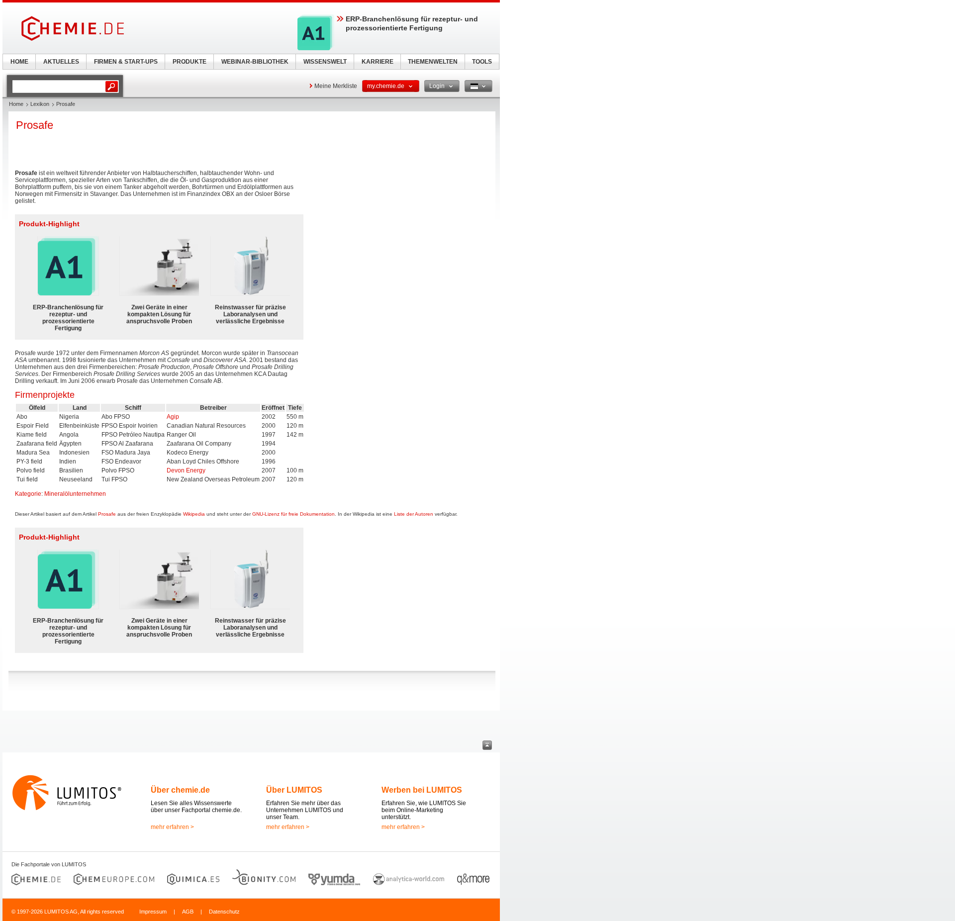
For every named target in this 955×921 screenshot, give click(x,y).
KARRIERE (377, 61)
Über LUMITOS (294, 790)
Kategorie (28, 493)
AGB (187, 912)
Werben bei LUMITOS (422, 790)
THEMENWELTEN (433, 61)
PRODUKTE (189, 61)
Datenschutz (224, 912)
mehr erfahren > (172, 827)
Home (16, 104)
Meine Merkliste (335, 86)
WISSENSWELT (325, 61)
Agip (173, 416)
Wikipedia (194, 514)
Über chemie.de (180, 790)
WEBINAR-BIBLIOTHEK (254, 61)
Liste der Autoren (413, 514)
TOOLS (482, 61)
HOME (19, 61)
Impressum (153, 912)
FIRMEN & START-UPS (126, 61)
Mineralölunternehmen (75, 493)
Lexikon (39, 104)
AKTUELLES (61, 61)
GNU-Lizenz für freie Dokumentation (293, 514)
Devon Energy (186, 470)
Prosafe (107, 514)
